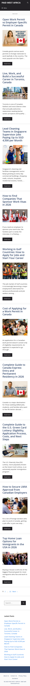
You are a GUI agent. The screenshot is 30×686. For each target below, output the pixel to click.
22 (10, 591)
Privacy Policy (22, 676)
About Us (6, 676)
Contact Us (14, 676)
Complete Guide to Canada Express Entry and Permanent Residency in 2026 (13, 370)
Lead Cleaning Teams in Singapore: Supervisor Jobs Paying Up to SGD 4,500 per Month (14, 134)
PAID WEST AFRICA (11, 2)
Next (15, 591)
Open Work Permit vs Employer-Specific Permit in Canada (14, 22)
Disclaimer (15, 678)
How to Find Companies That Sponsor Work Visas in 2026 (14, 200)
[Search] (23, 603)
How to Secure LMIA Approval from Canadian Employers (14, 489)
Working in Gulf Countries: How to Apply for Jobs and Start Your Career (13, 253)
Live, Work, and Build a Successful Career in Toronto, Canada (13, 78)
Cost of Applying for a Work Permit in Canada (14, 311)
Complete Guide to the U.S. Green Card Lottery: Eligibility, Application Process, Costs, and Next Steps (14, 432)
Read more (7, 63)
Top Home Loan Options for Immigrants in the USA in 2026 (13, 543)
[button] (27, 2)
